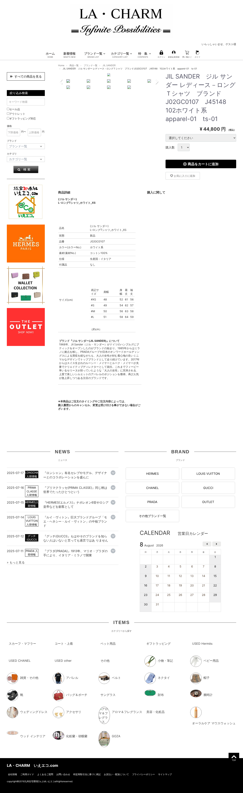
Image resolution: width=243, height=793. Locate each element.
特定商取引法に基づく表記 (87, 774)
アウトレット (17, 113)
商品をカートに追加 (203, 164)
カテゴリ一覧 (120, 55)
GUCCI (208, 488)
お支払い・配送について (116, 774)
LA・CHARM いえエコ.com (32, 765)
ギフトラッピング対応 (22, 118)
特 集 (143, 55)
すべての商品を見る (28, 76)
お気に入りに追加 (184, 175)
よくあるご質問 (45, 774)
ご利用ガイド (27, 774)
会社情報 (12, 774)
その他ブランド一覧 (152, 516)
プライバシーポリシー (143, 774)
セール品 (14, 109)
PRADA (152, 502)
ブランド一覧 (93, 55)
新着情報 (69, 55)
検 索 (26, 169)
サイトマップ (165, 774)
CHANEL (152, 488)
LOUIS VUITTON (208, 473)
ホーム (50, 55)
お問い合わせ (63, 774)
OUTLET (208, 502)
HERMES (152, 473)
